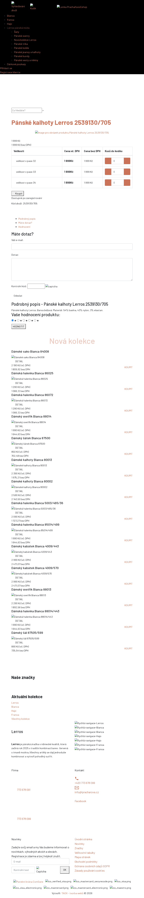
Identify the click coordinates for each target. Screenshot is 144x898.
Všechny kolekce (20, 718)
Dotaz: (15, 254)
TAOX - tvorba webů (72, 893)
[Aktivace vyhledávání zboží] (19, 6)
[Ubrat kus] (108, 161)
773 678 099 (24, 818)
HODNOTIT (18, 326)
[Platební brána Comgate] (28, 881)
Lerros (15, 702)
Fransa (15, 714)
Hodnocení (24, 226)
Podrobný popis (26, 218)
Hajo (13, 710)
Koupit (18, 193)
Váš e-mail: (17, 239)
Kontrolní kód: (19, 286)
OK (64, 869)
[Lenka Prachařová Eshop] (72, 6)
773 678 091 (23, 789)
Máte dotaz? (25, 222)
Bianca (15, 706)
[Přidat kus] (127, 161)
